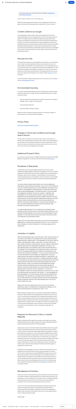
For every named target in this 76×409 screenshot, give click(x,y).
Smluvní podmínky (34, 406)
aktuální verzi (51, 13)
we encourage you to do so (28, 80)
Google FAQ (43, 362)
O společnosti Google (13, 406)
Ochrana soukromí (24, 406)
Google (4, 406)
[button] (2, 2)
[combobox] (66, 406)
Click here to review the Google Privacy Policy (28, 125)
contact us (50, 72)
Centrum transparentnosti (47, 406)
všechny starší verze (26, 14)
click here (52, 158)
